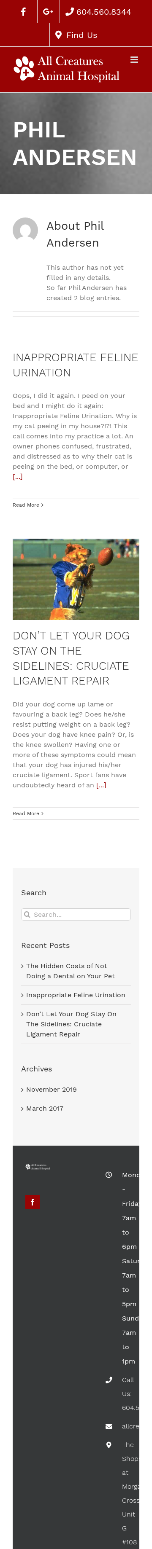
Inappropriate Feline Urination (75, 995)
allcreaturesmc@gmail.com (124, 1426)
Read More (26, 505)
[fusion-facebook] (32, 1202)
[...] (18, 476)
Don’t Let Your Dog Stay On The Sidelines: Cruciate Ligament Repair (71, 1024)
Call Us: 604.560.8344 (124, 1394)
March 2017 (44, 1108)
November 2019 (51, 1089)
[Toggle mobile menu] (134, 59)
